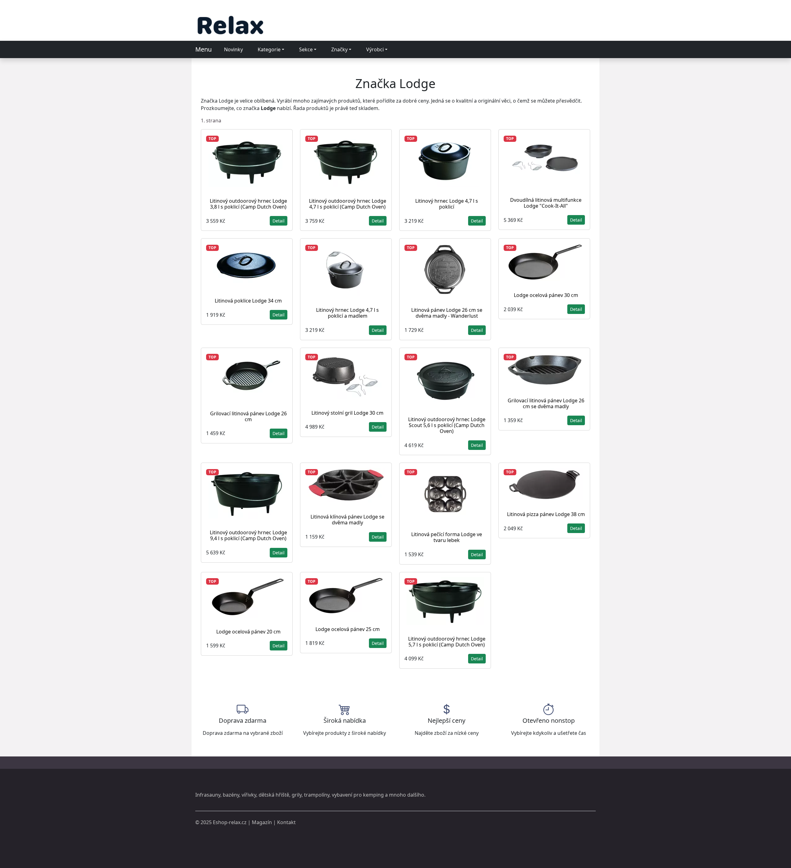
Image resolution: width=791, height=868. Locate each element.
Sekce (306, 49)
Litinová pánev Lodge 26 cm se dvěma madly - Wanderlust (446, 313)
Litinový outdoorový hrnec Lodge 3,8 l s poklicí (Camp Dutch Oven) (248, 203)
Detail (279, 221)
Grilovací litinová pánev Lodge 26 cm (248, 416)
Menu (203, 49)
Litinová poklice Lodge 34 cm (248, 300)
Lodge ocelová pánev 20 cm (248, 631)
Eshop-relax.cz (230, 822)
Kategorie (269, 49)
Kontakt (286, 822)
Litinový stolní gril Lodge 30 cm (347, 412)
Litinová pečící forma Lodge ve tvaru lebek (446, 537)
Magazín (262, 822)
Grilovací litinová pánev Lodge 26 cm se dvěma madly (546, 403)
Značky (339, 49)
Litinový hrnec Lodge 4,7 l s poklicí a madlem (347, 313)
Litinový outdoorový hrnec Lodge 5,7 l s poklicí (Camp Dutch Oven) (446, 641)
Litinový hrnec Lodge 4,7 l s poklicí (446, 203)
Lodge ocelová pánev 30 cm (546, 295)
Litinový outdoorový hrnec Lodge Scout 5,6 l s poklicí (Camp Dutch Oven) (446, 425)
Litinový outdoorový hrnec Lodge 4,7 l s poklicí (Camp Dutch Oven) (347, 203)
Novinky (233, 49)
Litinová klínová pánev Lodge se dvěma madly (347, 519)
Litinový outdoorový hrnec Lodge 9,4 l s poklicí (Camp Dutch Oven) (248, 535)
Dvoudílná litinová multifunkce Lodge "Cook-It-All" (546, 203)
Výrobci (375, 49)
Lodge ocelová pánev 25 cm (347, 629)
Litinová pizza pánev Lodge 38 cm (546, 514)
